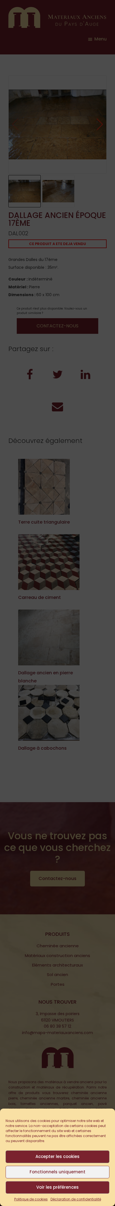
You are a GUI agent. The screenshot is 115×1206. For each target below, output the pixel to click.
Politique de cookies (31, 1199)
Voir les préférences (57, 1187)
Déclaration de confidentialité (76, 1199)
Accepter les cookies (57, 1156)
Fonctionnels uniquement (57, 1172)
